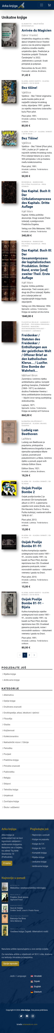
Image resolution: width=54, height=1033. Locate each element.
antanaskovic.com (29, 1024)
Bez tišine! (29, 88)
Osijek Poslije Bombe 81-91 (32, 544)
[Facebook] (27, 1016)
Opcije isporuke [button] (10, 963)
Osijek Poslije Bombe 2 (32, 490)
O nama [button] (7, 863)
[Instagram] (32, 1016)
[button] (49, 5)
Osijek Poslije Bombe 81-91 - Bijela (33, 603)
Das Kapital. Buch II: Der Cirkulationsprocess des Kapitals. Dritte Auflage (36, 199)
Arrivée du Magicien (36, 30)
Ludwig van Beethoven (30, 432)
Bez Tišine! (30, 138)
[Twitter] (21, 1016)
